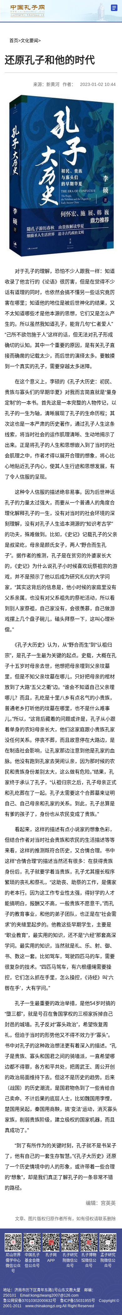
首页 (13, 40)
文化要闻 (29, 40)
